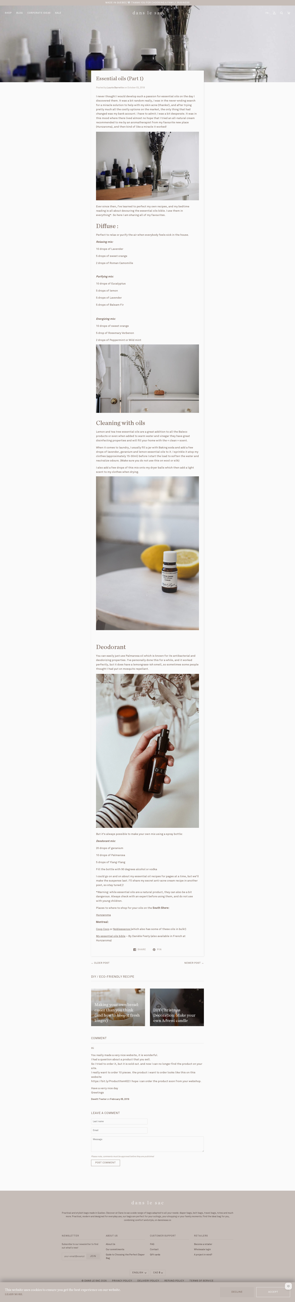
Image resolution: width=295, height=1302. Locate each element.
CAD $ (156, 1273)
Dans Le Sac (92, 1281)
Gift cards (155, 1255)
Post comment (105, 1163)
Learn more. (14, 1294)
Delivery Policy (148, 1281)
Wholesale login (202, 1249)
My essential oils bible (110, 936)
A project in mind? (203, 1255)
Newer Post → (194, 963)
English (138, 1273)
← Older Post (100, 963)
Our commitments (115, 1249)
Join (93, 1256)
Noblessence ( (122, 929)
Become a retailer (203, 1244)
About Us (110, 1244)
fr (267, 13)
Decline (237, 1292)
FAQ (152, 1244)
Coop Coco (102, 929)
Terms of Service (201, 1281)
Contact (154, 1249)
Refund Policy (174, 1281)
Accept (273, 1292)
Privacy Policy (122, 1281)
